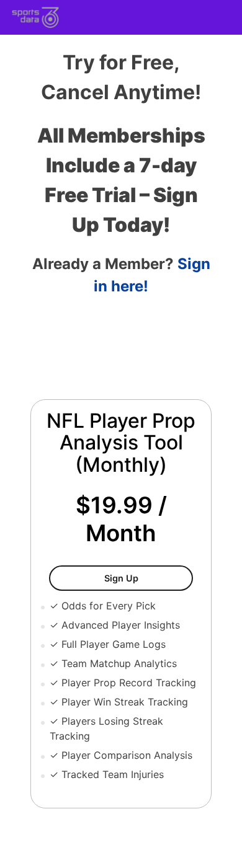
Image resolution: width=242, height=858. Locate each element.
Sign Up (148, 577)
